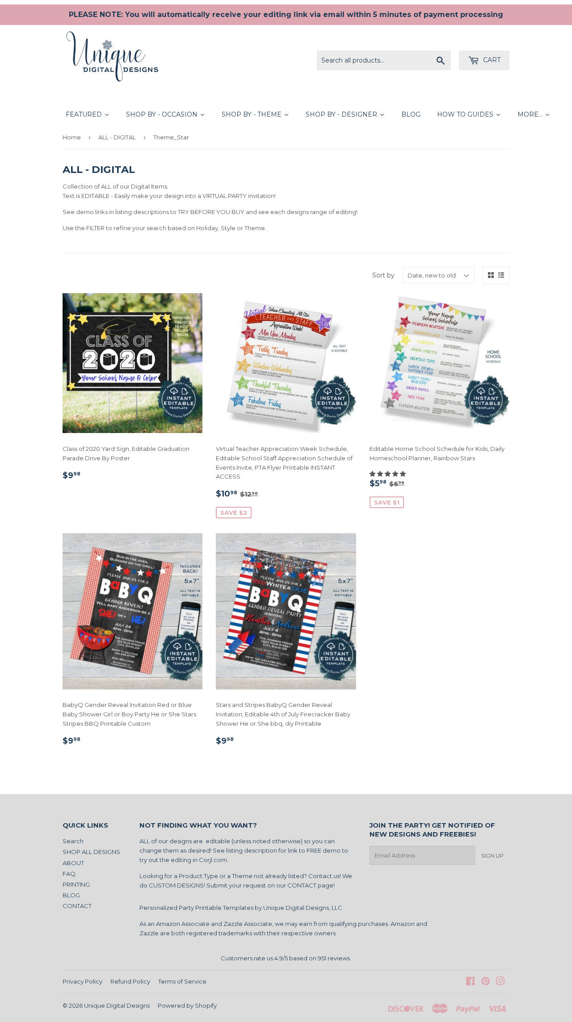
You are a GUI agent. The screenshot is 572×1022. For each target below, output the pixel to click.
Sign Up (492, 855)
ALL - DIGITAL (117, 137)
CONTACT (77, 905)
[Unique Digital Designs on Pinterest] (485, 982)
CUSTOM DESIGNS (176, 885)
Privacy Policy (82, 981)
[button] (388, 473)
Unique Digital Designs (117, 1005)
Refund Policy (130, 981)
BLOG (71, 895)
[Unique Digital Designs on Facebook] (470, 982)
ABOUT (73, 862)
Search (73, 841)
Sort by (383, 275)
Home (72, 137)
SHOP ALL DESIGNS (91, 851)
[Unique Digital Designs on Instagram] (500, 982)
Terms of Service (182, 981)
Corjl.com (213, 859)
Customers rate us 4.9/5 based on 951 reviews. (286, 958)
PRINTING (76, 884)
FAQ (69, 873)
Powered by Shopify (187, 1005)
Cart (490, 60)
